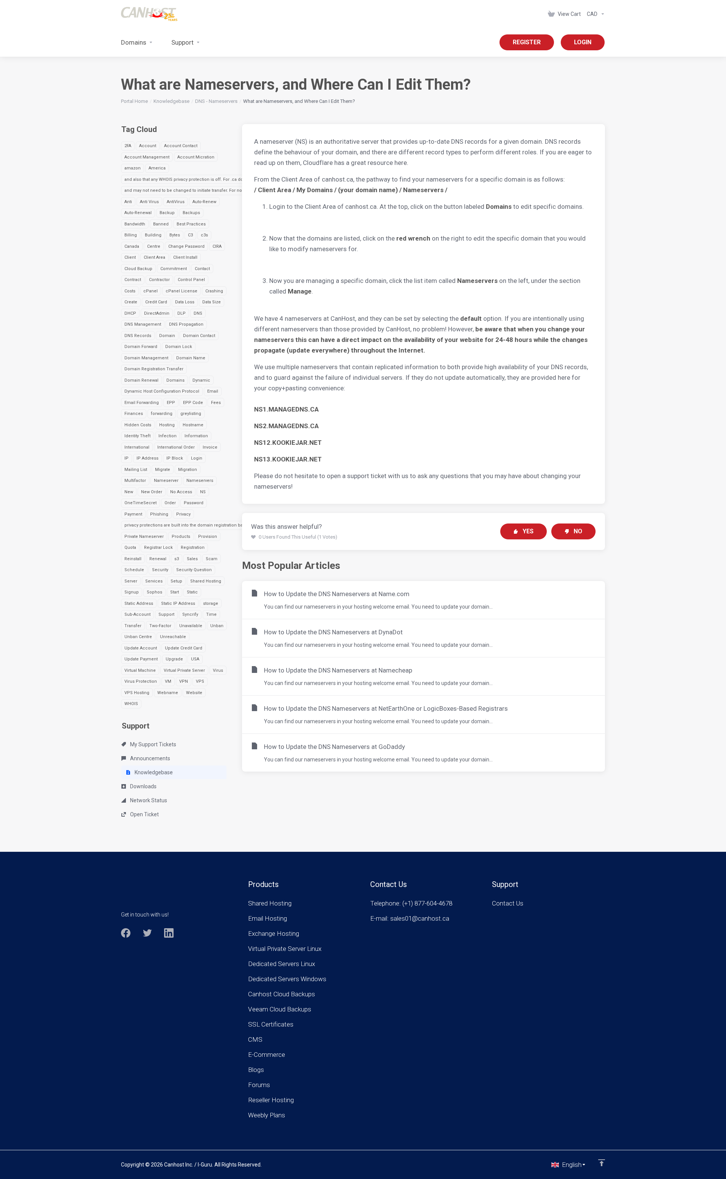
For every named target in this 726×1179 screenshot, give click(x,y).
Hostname (193, 425)
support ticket (366, 476)
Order (170, 502)
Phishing (159, 514)
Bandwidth (134, 224)
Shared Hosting (205, 581)
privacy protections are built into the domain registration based (187, 525)
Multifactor (135, 480)
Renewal (157, 558)
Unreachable (173, 636)
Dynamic (201, 380)
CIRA (217, 246)
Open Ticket (144, 814)
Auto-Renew (204, 201)
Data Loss (184, 302)
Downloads (143, 786)
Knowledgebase (171, 101)
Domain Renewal (141, 380)
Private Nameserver (144, 536)
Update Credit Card (183, 648)
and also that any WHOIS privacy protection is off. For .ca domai (187, 179)
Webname (167, 692)
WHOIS (131, 703)
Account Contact (180, 145)
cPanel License (181, 291)
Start (174, 592)
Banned (161, 224)
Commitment (173, 268)
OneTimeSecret (140, 502)
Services (154, 581)
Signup (131, 592)
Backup (167, 212)
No (578, 531)
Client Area (154, 257)
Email (212, 391)
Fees (216, 402)
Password (193, 502)
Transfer (132, 625)
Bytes (174, 235)
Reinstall (132, 558)
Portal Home (134, 101)
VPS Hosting (136, 692)
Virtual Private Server (184, 670)
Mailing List (135, 469)
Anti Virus (149, 201)
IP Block (174, 458)
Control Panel (191, 279)
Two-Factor (160, 625)
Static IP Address (178, 603)
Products (181, 536)
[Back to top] (601, 1162)
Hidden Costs (137, 425)
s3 (176, 558)
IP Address (147, 458)
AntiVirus (176, 201)
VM (168, 681)
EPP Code (193, 402)
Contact (202, 268)
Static (192, 592)
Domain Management (146, 358)
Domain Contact (199, 335)
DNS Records (137, 335)
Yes (528, 531)
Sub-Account (137, 614)
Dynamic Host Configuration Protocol (161, 391)
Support (166, 614)
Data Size (211, 302)
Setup (176, 581)
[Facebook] (126, 933)
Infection (167, 435)
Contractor (159, 279)
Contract (132, 279)
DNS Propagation (186, 324)
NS (203, 491)
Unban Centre (138, 636)
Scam (211, 558)
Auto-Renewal (138, 212)
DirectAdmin (156, 313)
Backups (191, 212)
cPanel (150, 291)
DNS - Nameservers (216, 101)
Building (153, 235)
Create (130, 302)
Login (196, 458)
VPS (200, 681)
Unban (216, 625)
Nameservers (199, 480)
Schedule (134, 569)
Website (194, 692)
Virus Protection (140, 681)
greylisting (190, 413)
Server (130, 581)
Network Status (148, 800)
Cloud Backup (138, 268)
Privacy (183, 514)
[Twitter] (147, 933)
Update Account (140, 648)
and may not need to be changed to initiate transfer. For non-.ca (188, 190)
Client (130, 257)
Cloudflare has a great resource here (355, 162)
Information (196, 435)
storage (210, 603)
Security (160, 569)
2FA (127, 145)
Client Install (185, 257)
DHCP (130, 313)
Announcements (149, 758)
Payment (133, 514)
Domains (175, 380)
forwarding (161, 413)
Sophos (154, 592)
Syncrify (190, 614)
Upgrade (174, 659)
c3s (204, 235)
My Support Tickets (152, 744)
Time (211, 614)
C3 (190, 235)
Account (147, 145)
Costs (129, 291)
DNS (198, 313)
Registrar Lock (158, 547)
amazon (132, 168)
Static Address (138, 603)
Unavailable (190, 625)
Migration (187, 469)
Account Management (146, 157)
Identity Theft (137, 435)
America (157, 168)
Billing (130, 235)
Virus (218, 670)
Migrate (162, 469)
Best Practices (191, 224)
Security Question (194, 569)
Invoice (210, 447)
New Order (151, 491)
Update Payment (141, 659)
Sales (192, 558)
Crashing (214, 291)
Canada (131, 246)
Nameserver (166, 480)
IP (126, 458)
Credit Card (156, 302)
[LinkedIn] (169, 933)
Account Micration (195, 157)
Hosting (167, 425)
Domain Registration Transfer (153, 369)
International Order (176, 447)
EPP (171, 402)
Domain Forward (140, 346)
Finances (133, 413)
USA (195, 659)
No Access (181, 491)
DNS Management (142, 324)
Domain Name (190, 358)
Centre (153, 246)
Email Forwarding (141, 402)
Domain (167, 335)
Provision (207, 536)
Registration (193, 547)
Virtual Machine (140, 670)
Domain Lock (178, 346)
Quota (130, 547)
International (136, 447)
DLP (181, 313)
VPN (183, 681)
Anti (128, 201)
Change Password (186, 246)
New (128, 491)
